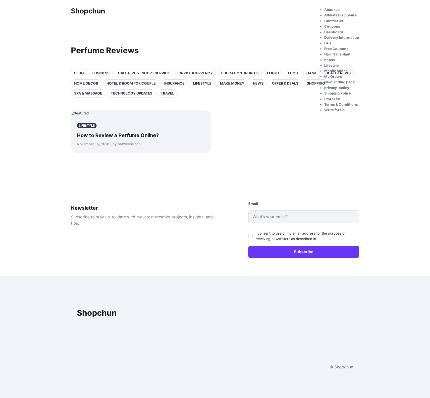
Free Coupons (336, 49)
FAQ (327, 43)
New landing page (339, 82)
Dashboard (333, 32)
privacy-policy (336, 88)
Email (253, 203)
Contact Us (333, 21)
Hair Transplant (337, 54)
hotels (329, 60)
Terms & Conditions (341, 104)
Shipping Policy (337, 93)
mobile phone (336, 71)
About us (332, 9)
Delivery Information (341, 37)
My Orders (333, 76)
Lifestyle (331, 65)
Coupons (332, 26)
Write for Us (334, 110)
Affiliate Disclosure (340, 15)
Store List (332, 99)
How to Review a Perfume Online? (118, 135)
